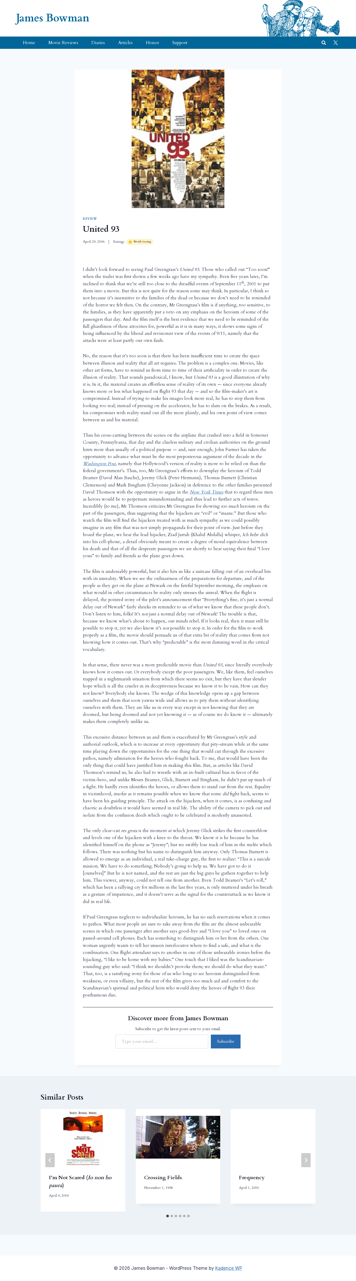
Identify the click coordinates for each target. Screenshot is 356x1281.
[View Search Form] (323, 43)
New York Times (206, 492)
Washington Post (99, 464)
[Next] (306, 1160)
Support (179, 43)
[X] (335, 43)
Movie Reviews (63, 43)
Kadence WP (228, 1268)
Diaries (98, 43)
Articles (125, 43)
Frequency (252, 1177)
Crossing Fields (163, 1177)
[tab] (167, 1216)
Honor (152, 43)
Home (29, 43)
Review (90, 219)
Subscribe (225, 1041)
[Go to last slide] (50, 1160)
